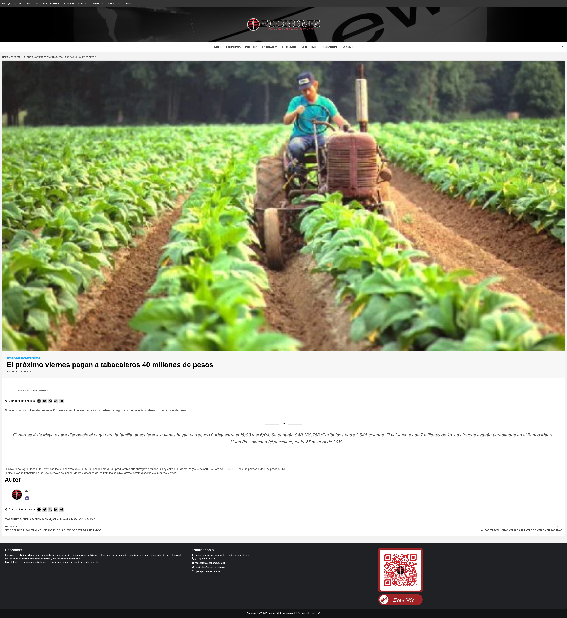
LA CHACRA (68, 3)
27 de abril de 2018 (323, 441)
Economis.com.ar (41, 519)
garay (55, 519)
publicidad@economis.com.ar (209, 567)
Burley (15, 519)
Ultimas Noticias (30, 358)
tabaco (91, 519)
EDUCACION (114, 3)
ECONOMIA (41, 3)
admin (15, 371)
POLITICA (55, 3)
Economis (25, 519)
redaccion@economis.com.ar (209, 562)
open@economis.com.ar (207, 571)
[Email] (27, 498)
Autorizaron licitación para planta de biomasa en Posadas (521, 528)
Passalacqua (78, 519)
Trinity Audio (32, 390)
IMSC (317, 613)
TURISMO (128, 3)
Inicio (29, 3)
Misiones (65, 519)
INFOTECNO (98, 3)
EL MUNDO (83, 3)
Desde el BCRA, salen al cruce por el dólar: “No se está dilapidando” (53, 528)
